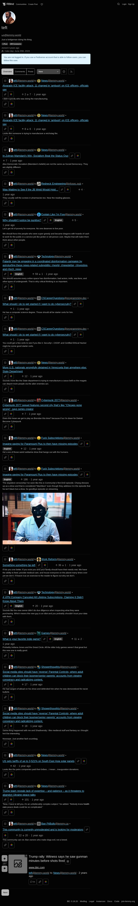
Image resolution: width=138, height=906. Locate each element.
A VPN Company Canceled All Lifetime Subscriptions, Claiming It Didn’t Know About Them (43, 599)
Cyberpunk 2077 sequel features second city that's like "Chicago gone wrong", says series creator (42, 407)
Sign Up (131, 4)
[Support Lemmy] (41, 4)
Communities (21, 4)
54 (34, 882)
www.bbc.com (37, 867)
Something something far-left (19, 565)
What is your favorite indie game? (22, 639)
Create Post (33, 4)
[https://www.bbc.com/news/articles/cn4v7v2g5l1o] (18, 864)
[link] (11, 94)
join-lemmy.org (128, 901)
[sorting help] (64, 71)
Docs (109, 901)
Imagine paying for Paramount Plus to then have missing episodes (40, 443)
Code (116, 901)
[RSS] (71, 71)
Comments (20, 71)
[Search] (118, 4)
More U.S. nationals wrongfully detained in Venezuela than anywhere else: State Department (45, 369)
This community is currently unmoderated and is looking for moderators (43, 829)
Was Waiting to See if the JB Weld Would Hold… (30, 189)
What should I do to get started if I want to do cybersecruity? (37, 304)
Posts (30, 71)
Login (124, 4)
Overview (7, 71)
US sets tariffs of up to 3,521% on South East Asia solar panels (38, 761)
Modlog (83, 901)
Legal (91, 901)
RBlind (10, 3)
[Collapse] (5, 81)
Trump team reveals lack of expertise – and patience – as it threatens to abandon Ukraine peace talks (43, 792)
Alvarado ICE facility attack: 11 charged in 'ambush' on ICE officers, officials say (46, 87)
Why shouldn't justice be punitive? (22, 220)
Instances (100, 901)
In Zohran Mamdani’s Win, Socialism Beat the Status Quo (35, 155)
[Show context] (5, 94)
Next (5, 892)
